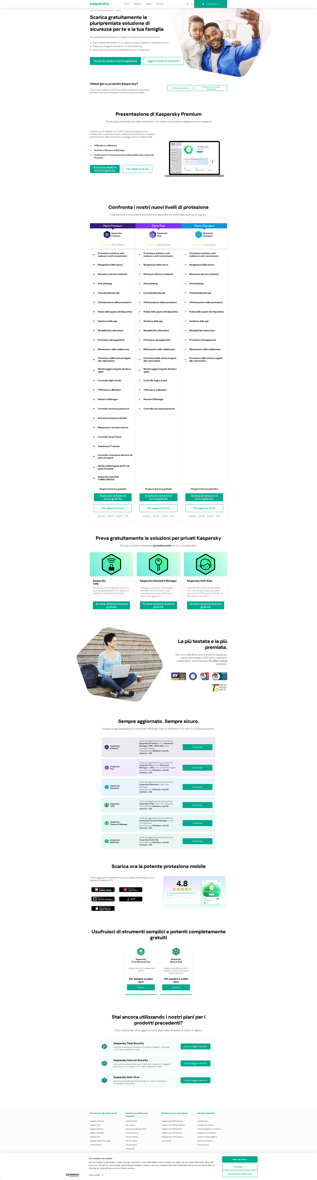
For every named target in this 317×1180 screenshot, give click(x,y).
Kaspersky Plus (95, 1125)
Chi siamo (160, 4)
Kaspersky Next (202, 1121)
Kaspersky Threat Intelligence (207, 1137)
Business (137, 4)
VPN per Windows (132, 1137)
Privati (126, 4)
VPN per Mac (130, 1149)
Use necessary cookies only (240, 1174)
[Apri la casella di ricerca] (191, 4)
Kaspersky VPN (95, 1137)
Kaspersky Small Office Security (172, 1121)
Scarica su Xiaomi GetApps (103, 899)
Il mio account (211, 4)
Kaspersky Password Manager (100, 1141)
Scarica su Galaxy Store (103, 889)
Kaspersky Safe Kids (97, 1133)
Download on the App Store (103, 908)
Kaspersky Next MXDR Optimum (172, 1137)
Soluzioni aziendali (205, 1113)
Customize (238, 1167)
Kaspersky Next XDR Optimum (171, 1133)
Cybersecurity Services (205, 1125)
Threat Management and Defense (209, 1129)
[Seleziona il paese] (187, 4)
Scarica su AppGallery (130, 889)
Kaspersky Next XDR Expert (206, 1133)
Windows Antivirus (132, 1133)
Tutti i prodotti (166, 1141)
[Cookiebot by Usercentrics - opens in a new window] (72, 1175)
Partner (148, 4)
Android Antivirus (132, 1121)
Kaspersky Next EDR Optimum (171, 1129)
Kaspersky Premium (96, 1129)
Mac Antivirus (130, 1125)
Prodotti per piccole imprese (174, 1113)
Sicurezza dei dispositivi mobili (136, 1129)
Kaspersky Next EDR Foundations (173, 1125)
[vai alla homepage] (99, 4)
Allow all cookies (240, 1159)
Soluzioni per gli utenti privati (103, 1113)
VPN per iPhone (131, 1145)
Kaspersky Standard (97, 1121)
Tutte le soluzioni (95, 1145)
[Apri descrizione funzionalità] (94, 255)
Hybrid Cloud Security (205, 1141)
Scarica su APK (130, 899)
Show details (94, 1175)
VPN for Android (131, 1141)
